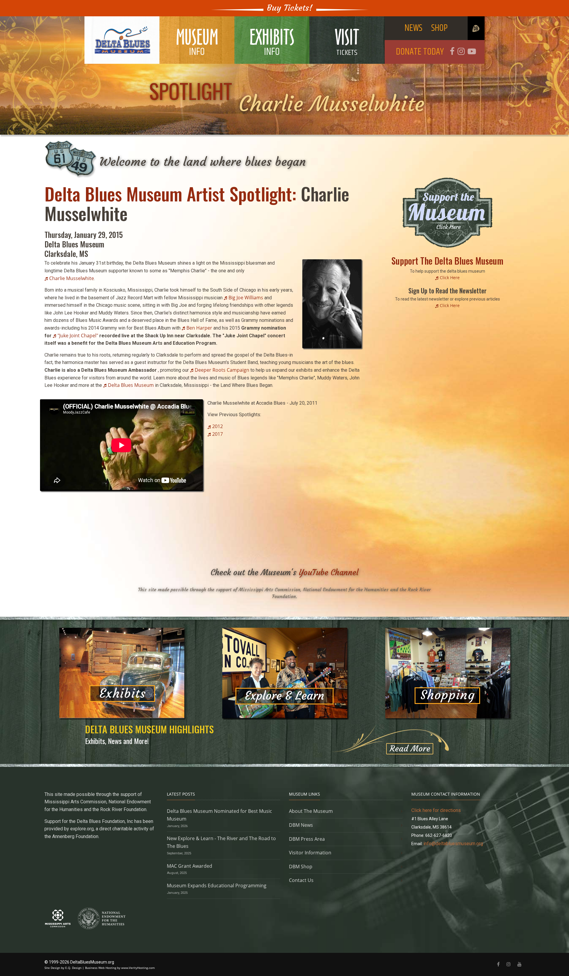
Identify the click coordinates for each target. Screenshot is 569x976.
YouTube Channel (329, 572)
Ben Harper (199, 328)
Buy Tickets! (290, 8)
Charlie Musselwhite (71, 278)
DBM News (301, 825)
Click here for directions (436, 810)
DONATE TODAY (420, 51)
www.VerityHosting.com (138, 968)
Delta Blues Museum (131, 385)
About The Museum (311, 811)
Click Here (450, 277)
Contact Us (301, 880)
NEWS (413, 28)
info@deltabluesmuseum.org (453, 843)
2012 (217, 426)
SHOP (439, 28)
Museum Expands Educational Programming (216, 885)
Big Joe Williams (245, 297)
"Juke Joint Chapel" (77, 335)
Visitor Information (310, 852)
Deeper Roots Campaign (222, 370)
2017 (217, 434)
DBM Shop (300, 866)
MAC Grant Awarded (189, 866)
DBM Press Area (307, 839)
